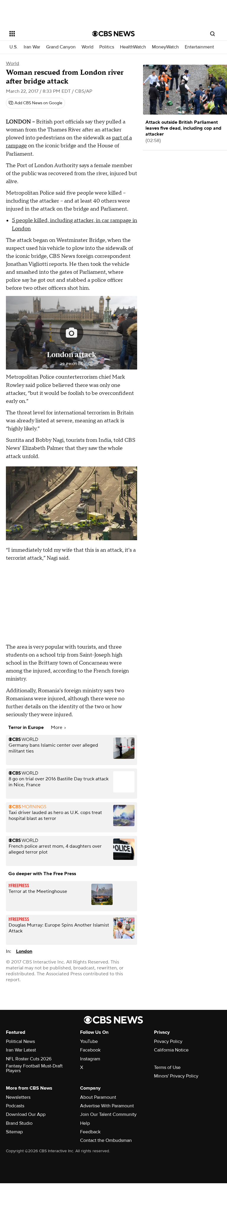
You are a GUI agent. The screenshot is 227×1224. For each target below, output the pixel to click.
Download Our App (26, 1114)
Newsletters (18, 1097)
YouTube (89, 1041)
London (24, 951)
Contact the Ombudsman (106, 1140)
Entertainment (199, 47)
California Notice (171, 1050)
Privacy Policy (168, 1041)
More (57, 727)
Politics (106, 47)
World (87, 47)
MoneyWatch (165, 47)
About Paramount (98, 1097)
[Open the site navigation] (44, 33)
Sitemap (14, 1131)
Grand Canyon (61, 47)
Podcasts (15, 1105)
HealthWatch (133, 47)
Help (85, 1123)
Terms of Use (167, 1067)
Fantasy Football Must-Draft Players (34, 1068)
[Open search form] (212, 33)
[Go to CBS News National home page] (113, 34)
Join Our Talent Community (108, 1114)
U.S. (13, 47)
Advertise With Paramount (107, 1105)
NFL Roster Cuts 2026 (28, 1059)
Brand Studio (19, 1123)
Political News (20, 1041)
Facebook (90, 1050)
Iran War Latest (21, 1050)
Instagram (90, 1059)
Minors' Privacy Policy (176, 1076)
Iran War (32, 47)
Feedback (90, 1131)
